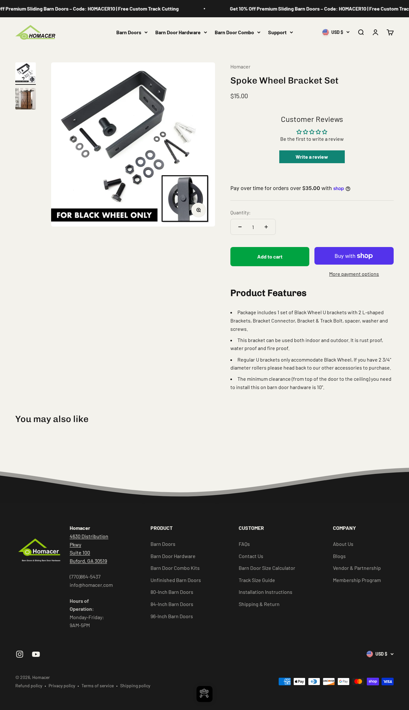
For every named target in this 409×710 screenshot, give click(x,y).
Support (277, 32)
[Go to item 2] (25, 99)
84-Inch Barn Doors (171, 604)
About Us (343, 544)
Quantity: (240, 212)
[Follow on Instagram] (19, 654)
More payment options (354, 274)
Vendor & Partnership (357, 568)
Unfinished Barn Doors (175, 580)
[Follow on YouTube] (36, 654)
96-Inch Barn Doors (171, 616)
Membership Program (357, 580)
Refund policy (28, 685)
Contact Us (251, 556)
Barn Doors (128, 32)
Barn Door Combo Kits (175, 568)
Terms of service (97, 685)
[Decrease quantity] (240, 227)
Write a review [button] (312, 157)
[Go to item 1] (25, 73)
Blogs (339, 556)
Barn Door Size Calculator (267, 568)
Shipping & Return (259, 604)
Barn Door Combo (234, 32)
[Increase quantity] (266, 227)
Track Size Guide (257, 580)
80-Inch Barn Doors (171, 592)
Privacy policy (62, 685)
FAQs (244, 544)
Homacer (240, 66)
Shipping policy (135, 685)
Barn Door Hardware (178, 32)
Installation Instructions (265, 592)
